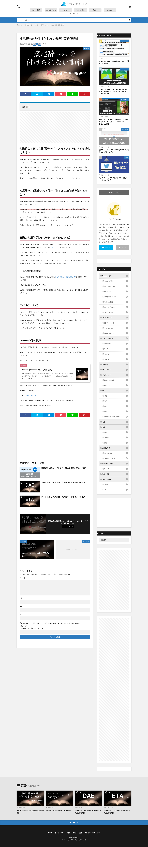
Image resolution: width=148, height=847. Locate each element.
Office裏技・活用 (115, 286)
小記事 (115, 484)
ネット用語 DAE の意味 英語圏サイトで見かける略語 (63, 482)
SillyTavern (115, 453)
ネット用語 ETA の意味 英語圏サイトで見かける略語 (63, 497)
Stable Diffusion (50, 10)
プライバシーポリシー (92, 833)
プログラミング (114, 317)
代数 (115, 396)
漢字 (115, 443)
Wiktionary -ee (31, 395)
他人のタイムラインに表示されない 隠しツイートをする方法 (113, 179)
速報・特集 (114, 474)
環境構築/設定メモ (115, 297)
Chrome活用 (115, 281)
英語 (39, 44)
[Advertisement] (55, 126)
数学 (94, 10)
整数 (115, 401)
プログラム (54, 247)
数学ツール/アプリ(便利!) (115, 417)
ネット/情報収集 (114, 338)
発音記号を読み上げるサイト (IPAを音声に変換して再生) (64, 468)
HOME (20, 25)
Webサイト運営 (114, 463)
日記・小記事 (114, 479)
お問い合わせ (71, 833)
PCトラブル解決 (115, 307)
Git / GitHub (115, 328)
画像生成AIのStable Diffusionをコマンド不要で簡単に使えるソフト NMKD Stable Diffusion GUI (114, 122)
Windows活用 (35, 10)
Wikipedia (115, 359)
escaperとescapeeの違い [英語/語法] (37, 369)
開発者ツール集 (115, 323)
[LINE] (72, 94)
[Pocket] (60, 94)
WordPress (115, 469)
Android (65, 10)
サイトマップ (59, 833)
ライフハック (114, 375)
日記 (115, 490)
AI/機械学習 (114, 448)
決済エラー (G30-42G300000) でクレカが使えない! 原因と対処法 (114, 151)
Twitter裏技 (80, 10)
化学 (114, 422)
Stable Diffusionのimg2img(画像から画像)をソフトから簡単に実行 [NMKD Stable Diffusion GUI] (113, 91)
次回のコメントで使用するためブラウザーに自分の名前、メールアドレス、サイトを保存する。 (51, 623)
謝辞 (80, 833)
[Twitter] (37, 94)
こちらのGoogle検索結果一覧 (65, 277)
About (109, 10)
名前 (21, 598)
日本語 (115, 437)
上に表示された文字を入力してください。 (33, 628)
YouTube (115, 349)
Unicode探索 (115, 302)
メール (22, 606)
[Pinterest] (84, 94)
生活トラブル (125, 129)
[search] (129, 20)
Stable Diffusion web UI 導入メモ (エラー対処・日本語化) (114, 62)
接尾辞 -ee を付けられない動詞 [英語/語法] (52, 25)
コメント (23, 578)
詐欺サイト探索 (115, 380)
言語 (36, 25)
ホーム (50, 833)
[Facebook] (25, 94)
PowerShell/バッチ (115, 333)
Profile (123, 248)
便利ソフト (115, 291)
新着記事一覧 (28, 25)
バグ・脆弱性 (115, 312)
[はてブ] (48, 94)
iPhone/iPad (114, 370)
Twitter (126, 157)
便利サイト (115, 344)
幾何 (115, 411)
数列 (115, 406)
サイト (22, 615)
